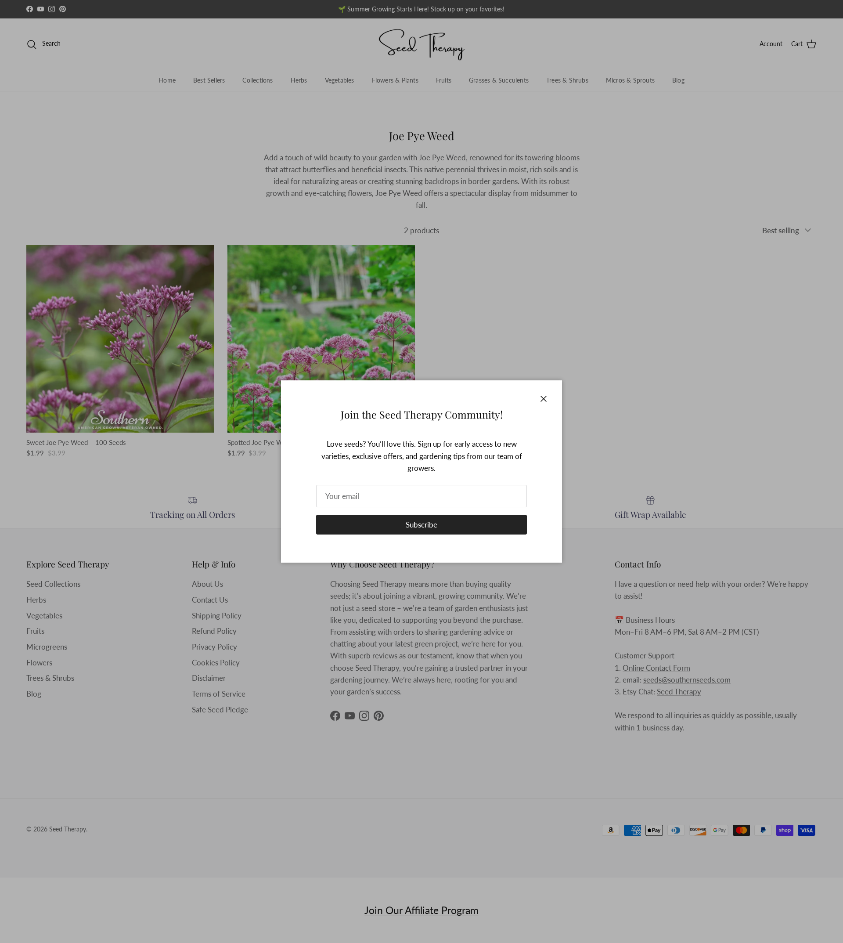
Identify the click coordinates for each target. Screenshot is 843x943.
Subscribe (421, 524)
